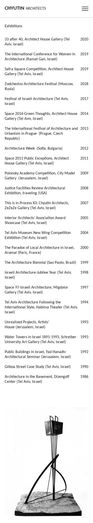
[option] (47, 462)
